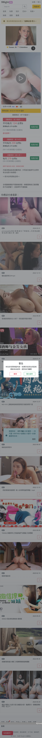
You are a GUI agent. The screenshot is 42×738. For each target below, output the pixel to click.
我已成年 (29, 374)
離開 (15, 374)
